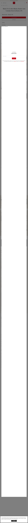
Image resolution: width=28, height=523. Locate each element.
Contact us (15, 61)
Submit (14, 58)
